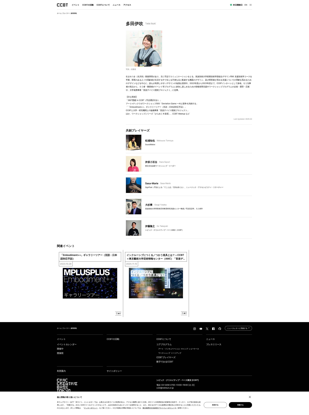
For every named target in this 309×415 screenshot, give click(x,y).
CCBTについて (103, 5)
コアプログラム (164, 344)
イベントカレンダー (67, 344)
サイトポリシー (114, 371)
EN (246, 5)
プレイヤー (66, 13)
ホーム (59, 13)
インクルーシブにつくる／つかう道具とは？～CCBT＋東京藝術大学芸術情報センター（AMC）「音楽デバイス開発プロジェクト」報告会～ (155, 257)
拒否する (215, 405)
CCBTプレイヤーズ (166, 357)
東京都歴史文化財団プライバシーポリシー (159, 408)
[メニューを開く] (250, 4)
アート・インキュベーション (169, 349)
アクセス (127, 5)
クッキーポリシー (91, 408)
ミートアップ (176, 353)
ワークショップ (164, 353)
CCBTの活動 (88, 5)
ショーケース (194, 349)
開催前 (60, 353)
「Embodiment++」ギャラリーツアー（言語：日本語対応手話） (88, 257)
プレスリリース (213, 344)
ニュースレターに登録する (237, 328)
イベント (61, 339)
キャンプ (184, 349)
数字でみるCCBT (164, 361)
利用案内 (61, 371)
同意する (240, 405)
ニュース (116, 5)
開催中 (60, 348)
